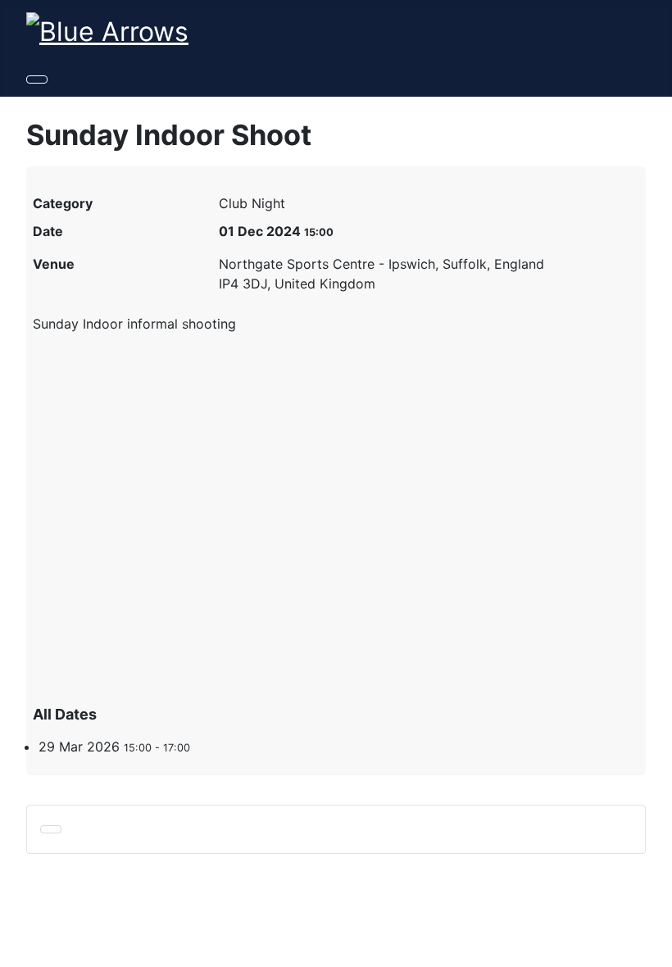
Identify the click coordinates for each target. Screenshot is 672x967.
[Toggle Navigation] (37, 79)
